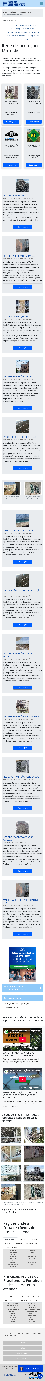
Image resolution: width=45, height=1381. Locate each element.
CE (17, 1300)
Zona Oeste (34, 1239)
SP (22, 1296)
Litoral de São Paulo (11, 1247)
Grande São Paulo (32, 1243)
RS (39, 1296)
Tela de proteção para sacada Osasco (22, 29)
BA (11, 1300)
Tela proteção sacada (22, 39)
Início (23, 1342)
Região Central (10, 1239)
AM (31, 1300)
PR (28, 1296)
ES (17, 1296)
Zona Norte (23, 1239)
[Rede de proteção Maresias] (11, 93)
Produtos (23, 1348)
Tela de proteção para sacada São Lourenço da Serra (22, 36)
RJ (5, 1296)
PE (6, 1300)
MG (11, 1296)
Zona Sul (8, 1243)
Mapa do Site (22, 1358)
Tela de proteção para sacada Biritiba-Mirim (22, 25)
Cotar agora (11, 122)
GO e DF (24, 1300)
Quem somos (22, 1353)
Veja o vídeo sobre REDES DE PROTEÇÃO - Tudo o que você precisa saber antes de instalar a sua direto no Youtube (22, 1104)
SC (33, 1296)
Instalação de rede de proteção (16, 1003)
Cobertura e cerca (10, 1008)
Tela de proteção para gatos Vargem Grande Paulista (22, 32)
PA (37, 1300)
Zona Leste (18, 1243)
